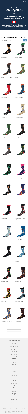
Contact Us (14, 348)
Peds (14, 369)
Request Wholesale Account (14, 344)
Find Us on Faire (14, 356)
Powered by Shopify (20, 408)
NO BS (14, 404)
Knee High (14, 378)
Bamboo (14, 365)
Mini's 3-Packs (14, 389)
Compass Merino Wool (14, 401)
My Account (14, 354)
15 (17, 330)
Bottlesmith (14, 399)
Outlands (14, 364)
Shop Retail (14, 351)
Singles (14, 394)
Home (2, 32)
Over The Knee (14, 375)
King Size (14, 362)
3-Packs (14, 393)
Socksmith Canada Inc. (10, 408)
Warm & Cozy (14, 383)
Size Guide (14, 343)
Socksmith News (14, 346)
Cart (26, 1)
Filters (25, 40)
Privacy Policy (14, 349)
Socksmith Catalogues (14, 353)
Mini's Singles (14, 391)
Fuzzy (14, 367)
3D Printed (14, 377)
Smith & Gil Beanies (14, 402)
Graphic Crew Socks (14, 360)
